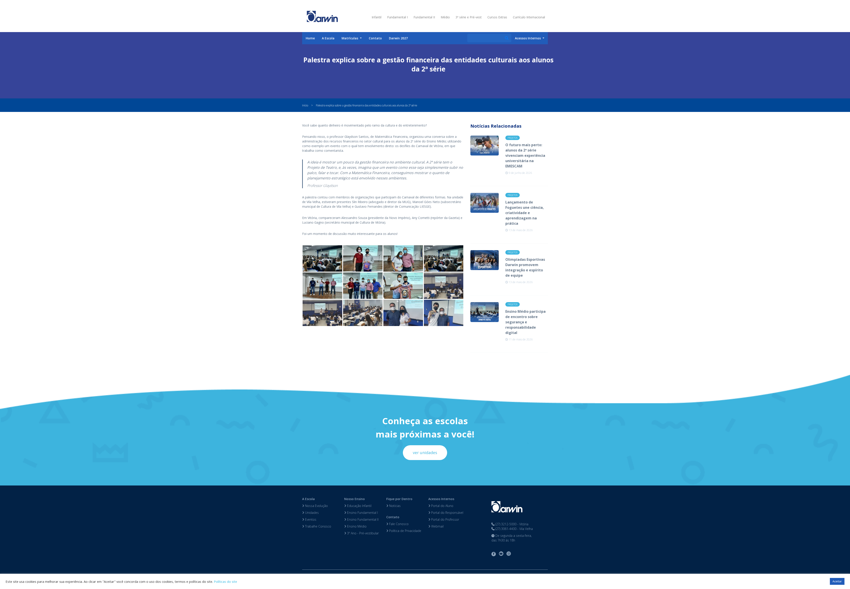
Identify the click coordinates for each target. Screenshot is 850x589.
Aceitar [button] (837, 581)
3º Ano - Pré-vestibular (362, 533)
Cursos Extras (497, 17)
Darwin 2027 (398, 38)
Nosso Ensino (354, 499)
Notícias (394, 506)
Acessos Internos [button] (528, 38)
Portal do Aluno (441, 506)
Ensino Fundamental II (362, 519)
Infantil (376, 17)
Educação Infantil (358, 506)
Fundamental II (424, 17)
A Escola (328, 38)
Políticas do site (225, 581)
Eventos (310, 519)
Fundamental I (397, 17)
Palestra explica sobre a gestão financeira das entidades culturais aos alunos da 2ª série (366, 105)
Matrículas (350, 38)
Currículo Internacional (529, 17)
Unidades (311, 512)
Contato (375, 38)
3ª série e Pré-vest (469, 17)
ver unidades (425, 452)
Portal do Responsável (446, 512)
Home (310, 38)
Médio (445, 17)
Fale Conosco (398, 524)
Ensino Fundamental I (362, 512)
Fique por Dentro (399, 499)
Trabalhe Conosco (317, 526)
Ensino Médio (356, 526)
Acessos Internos (441, 499)
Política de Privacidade (404, 531)
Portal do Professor (444, 519)
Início (305, 105)
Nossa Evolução (316, 506)
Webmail (437, 526)
